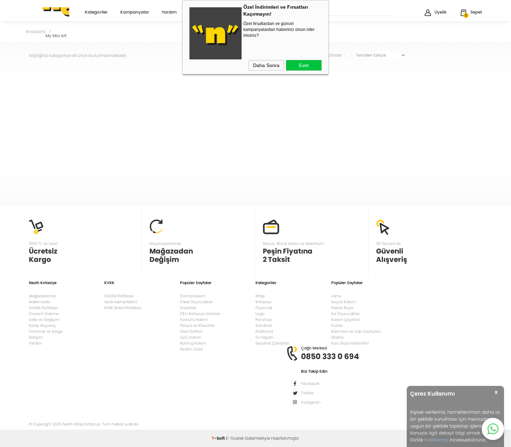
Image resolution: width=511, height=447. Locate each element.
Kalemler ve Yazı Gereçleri (356, 331)
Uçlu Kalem (190, 337)
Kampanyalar (134, 12)
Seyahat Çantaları (272, 343)
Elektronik (264, 331)
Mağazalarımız (42, 296)
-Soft (219, 438)
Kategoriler (96, 12)
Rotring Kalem (193, 343)
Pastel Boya (342, 308)
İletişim (36, 337)
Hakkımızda (39, 302)
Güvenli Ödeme (44, 313)
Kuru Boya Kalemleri (350, 343)
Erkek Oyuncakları (196, 302)
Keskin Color (191, 349)
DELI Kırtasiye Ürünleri (200, 313)
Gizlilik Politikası (43, 308)
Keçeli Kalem (343, 302)
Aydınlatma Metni (120, 302)
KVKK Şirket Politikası (122, 308)
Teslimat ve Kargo (46, 331)
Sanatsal (264, 325)
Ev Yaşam (265, 337)
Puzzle (337, 325)
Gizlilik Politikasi (118, 296)
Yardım (169, 12)
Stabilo (337, 337)
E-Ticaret (235, 438)
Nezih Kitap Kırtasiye (49, 12)
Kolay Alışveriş (42, 325)
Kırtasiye (263, 302)
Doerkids (188, 308)
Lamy (336, 296)
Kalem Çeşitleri (345, 319)
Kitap (260, 296)
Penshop (264, 319)
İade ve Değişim (44, 319)
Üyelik (441, 12)
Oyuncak (264, 308)
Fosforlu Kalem (194, 319)
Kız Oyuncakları (345, 313)
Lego (260, 313)
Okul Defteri (191, 331)
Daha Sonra (266, 65)
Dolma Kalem (192, 296)
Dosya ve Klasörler (197, 325)
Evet (304, 65)
